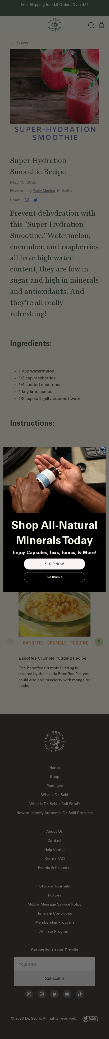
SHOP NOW (54, 564)
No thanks (54, 577)
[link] (54, 480)
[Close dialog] (102, 450)
